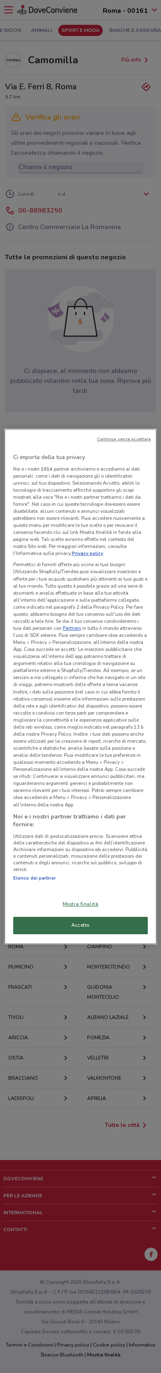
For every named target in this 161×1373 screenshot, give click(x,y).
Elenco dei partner (34, 878)
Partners (72, 628)
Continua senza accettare (124, 439)
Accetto (80, 925)
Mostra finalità (81, 904)
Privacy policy (87, 553)
